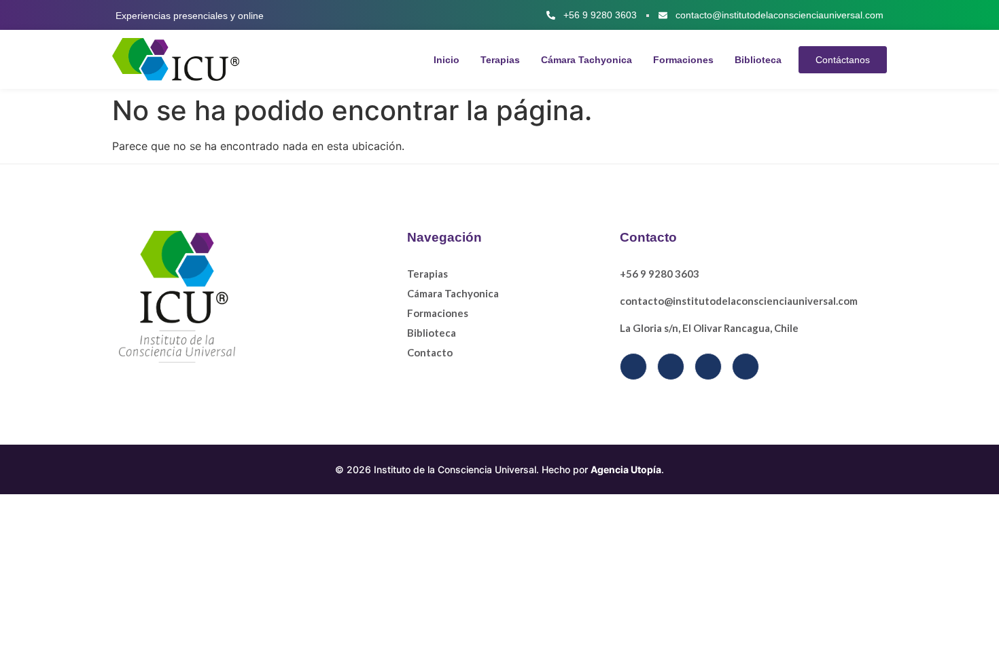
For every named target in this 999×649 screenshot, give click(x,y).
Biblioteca (758, 59)
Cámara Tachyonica (586, 59)
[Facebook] (633, 366)
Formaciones (683, 59)
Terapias (500, 59)
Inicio (446, 59)
